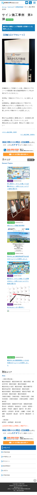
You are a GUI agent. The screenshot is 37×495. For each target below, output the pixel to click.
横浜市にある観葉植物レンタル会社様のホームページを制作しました (18, 363)
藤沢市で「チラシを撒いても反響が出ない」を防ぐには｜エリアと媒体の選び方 (18, 281)
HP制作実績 (6, 452)
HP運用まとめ (7, 456)
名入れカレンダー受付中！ (15, 307)
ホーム (4, 7)
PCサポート (6, 461)
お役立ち (5, 470)
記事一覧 (30, 160)
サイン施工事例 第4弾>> (27, 134)
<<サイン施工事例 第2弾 (9, 132)
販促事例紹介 (6, 466)
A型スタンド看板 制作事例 (15, 225)
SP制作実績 (19, 7)
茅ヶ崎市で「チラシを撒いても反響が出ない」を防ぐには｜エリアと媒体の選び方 (18, 186)
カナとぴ (11, 7)
